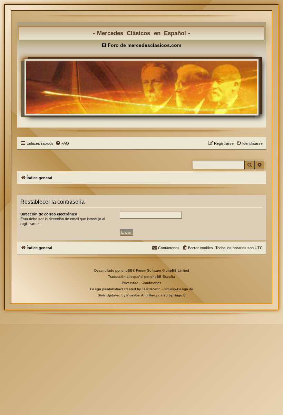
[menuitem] (62, 143)
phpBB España (162, 277)
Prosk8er (133, 295)
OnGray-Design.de (178, 289)
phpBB (127, 270)
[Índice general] (141, 87)
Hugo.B (180, 295)
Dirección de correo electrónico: (49, 214)
